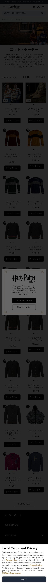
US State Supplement (11, 573)
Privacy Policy (36, 565)
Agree (24, 579)
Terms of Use (11, 560)
